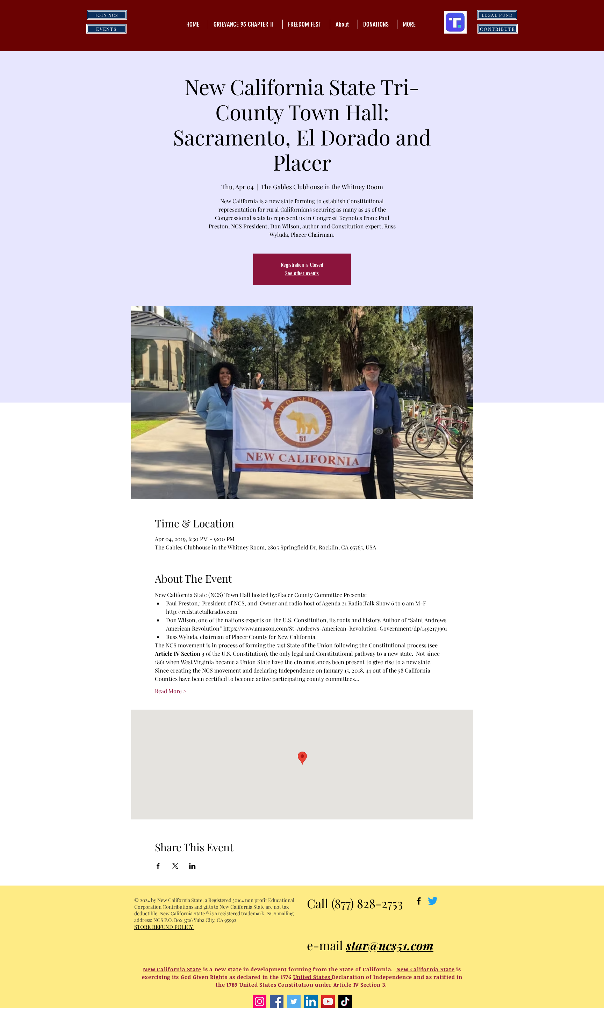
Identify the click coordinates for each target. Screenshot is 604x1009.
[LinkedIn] (311, 1001)
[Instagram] (259, 1001)
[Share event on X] (175, 866)
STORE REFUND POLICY (164, 926)
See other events (302, 273)
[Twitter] (433, 901)
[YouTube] (328, 1001)
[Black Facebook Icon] (419, 901)
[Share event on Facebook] (158, 866)
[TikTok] (345, 1001)
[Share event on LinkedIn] (192, 866)
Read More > (171, 691)
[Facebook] (276, 1001)
